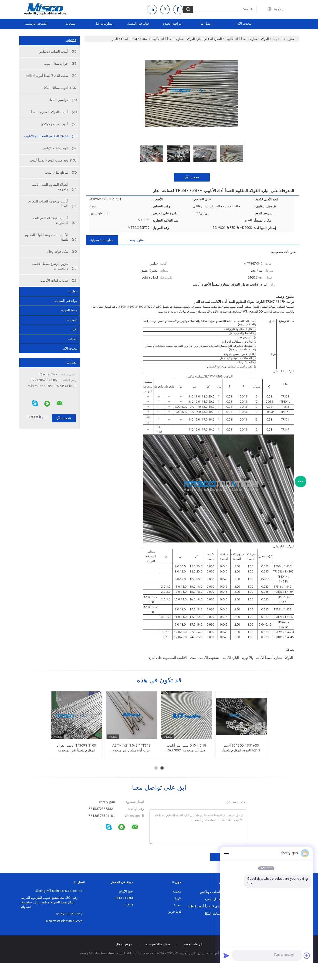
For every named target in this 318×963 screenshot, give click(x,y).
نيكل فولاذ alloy (62, 251)
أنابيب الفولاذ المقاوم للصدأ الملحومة (55, 221)
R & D (129, 905)
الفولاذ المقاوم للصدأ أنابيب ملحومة (55, 187)
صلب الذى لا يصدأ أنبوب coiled (52, 75)
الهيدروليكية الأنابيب (60, 148)
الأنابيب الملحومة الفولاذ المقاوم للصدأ (51, 237)
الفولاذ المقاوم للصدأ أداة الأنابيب (51, 136)
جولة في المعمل (138, 23)
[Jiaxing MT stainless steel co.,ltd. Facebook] (178, 9)
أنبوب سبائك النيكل (60, 88)
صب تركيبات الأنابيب (59, 280)
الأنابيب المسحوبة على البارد (168, 658)
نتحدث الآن (244, 23)
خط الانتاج (126, 891)
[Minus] (226, 853)
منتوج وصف (136, 240)
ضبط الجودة (69, 310)
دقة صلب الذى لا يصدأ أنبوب (54, 160)
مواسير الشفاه (63, 100)
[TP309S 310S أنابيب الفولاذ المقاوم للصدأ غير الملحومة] (76, 717)
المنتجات (72, 40)
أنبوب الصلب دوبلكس (58, 51)
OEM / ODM (124, 898)
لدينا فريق (174, 911)
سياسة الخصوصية (158, 944)
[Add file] (307, 955)
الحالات (73, 339)
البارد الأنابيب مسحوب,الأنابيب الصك (214, 658)
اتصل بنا (206, 23)
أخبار (74, 329)
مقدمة (176, 891)
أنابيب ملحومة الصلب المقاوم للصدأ (53, 204)
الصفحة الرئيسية (36, 23)
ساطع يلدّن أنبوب (61, 172)
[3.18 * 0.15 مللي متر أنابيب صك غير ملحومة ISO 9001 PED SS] (186, 717)
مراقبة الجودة (172, 23)
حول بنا (73, 291)
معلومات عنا (104, 23)
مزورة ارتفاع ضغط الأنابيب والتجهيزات (55, 266)
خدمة (177, 905)
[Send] (226, 955)
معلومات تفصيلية (102, 240)
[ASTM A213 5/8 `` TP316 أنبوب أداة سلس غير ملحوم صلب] (131, 717)
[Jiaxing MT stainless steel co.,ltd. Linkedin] (152, 9)
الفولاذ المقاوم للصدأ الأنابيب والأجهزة (267, 658)
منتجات (70, 23)
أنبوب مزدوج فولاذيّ (59, 124)
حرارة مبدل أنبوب (61, 63)
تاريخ (178, 898)
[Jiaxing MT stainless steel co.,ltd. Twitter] (165, 9)
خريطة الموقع (193, 944)
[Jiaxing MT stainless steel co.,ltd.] (59, 403)
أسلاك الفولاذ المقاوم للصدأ (54, 112)
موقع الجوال (123, 944)
